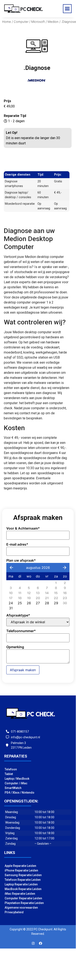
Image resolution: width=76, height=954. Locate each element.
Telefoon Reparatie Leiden (23, 879)
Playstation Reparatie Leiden (24, 903)
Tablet (9, 774)
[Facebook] (40, 943)
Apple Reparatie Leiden (20, 865)
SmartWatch (13, 788)
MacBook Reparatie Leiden (23, 889)
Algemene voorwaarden (21, 907)
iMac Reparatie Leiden (20, 893)
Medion (53, 22)
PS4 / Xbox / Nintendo (19, 792)
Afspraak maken (23, 670)
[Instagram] (33, 943)
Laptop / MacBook (17, 778)
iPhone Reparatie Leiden (21, 870)
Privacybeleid (14, 912)
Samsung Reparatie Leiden (23, 875)
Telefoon (11, 769)
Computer (21, 22)
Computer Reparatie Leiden (23, 898)
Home (6, 22)
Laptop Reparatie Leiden (21, 884)
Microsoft (38, 22)
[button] (67, 9)
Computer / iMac (16, 783)
